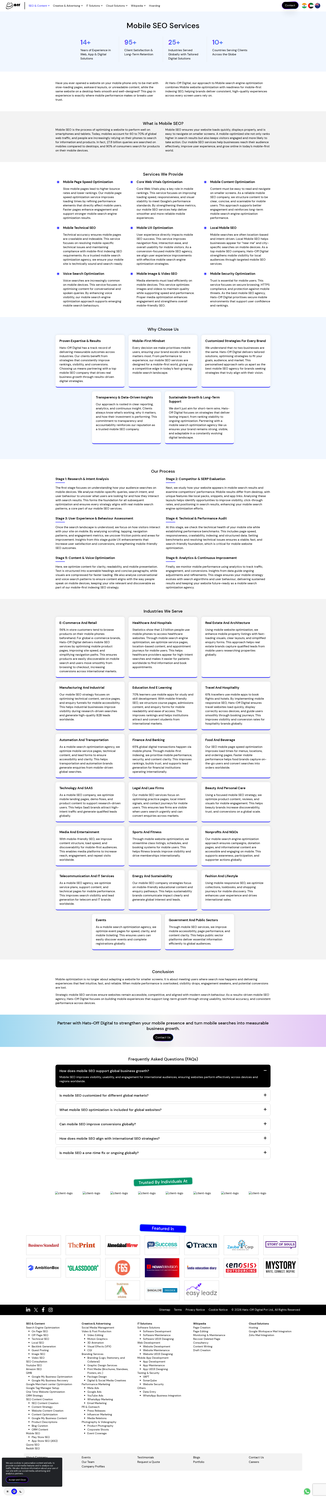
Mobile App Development (152, 1357)
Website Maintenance (156, 1350)
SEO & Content (38, 5)
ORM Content (40, 1429)
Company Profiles (93, 1466)
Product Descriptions (44, 1422)
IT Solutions (93, 5)
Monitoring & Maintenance (209, 1335)
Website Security (153, 1384)
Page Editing (200, 1331)
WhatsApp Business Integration (162, 1395)
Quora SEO (32, 1444)
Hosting (253, 1327)
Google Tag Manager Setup (42, 1388)
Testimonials (145, 1457)
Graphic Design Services (102, 1365)
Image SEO (38, 1354)
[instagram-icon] (52, 1310)
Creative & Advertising (66, 5)
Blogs (196, 1457)
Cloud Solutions (115, 5)
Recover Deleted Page (206, 1339)
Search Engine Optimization (43, 1327)
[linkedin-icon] (30, 1310)
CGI (89, 1350)
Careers (254, 1462)
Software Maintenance (157, 1335)
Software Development (157, 1331)
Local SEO (38, 1342)
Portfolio (198, 1462)
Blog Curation (40, 1425)
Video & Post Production (96, 1331)
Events (86, 1457)
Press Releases (96, 1410)
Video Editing (95, 1335)
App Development (154, 1361)
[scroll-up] (307, 1491)
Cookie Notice (218, 1310)
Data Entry (149, 1391)
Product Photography (100, 1425)
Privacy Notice (195, 1310)
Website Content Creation (47, 1410)
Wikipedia (137, 5)
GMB (29, 1373)
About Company (37, 1457)
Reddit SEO (33, 1448)
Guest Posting (40, 1350)
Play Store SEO (41, 1437)
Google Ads (94, 1391)
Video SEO (38, 1357)
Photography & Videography (99, 1422)
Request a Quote (148, 1462)
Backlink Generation (44, 1346)
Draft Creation (202, 1350)
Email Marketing (97, 1403)
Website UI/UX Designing (158, 1354)
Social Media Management (98, 1327)
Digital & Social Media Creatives (106, 1380)
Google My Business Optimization (52, 1376)
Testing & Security (148, 1373)
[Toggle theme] (14, 1491)
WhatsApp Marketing (100, 1399)
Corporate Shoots (98, 1429)
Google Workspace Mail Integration (270, 1331)
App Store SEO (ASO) (45, 1441)
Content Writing (202, 1346)
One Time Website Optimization (45, 1391)
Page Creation (201, 1327)
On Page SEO (40, 1331)
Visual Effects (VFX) (99, 1346)
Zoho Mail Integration (261, 1335)
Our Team (88, 1462)
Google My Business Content (49, 1418)
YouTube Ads (95, 1395)
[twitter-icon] (38, 1310)
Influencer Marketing (99, 1414)
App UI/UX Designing (155, 1369)
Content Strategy (42, 1407)
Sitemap (164, 1310)
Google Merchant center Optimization (49, 1384)
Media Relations (97, 1418)
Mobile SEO (33, 1433)
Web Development (148, 1342)
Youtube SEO (34, 1365)
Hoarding (154, 5)
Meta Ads (93, 1388)
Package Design (97, 1376)
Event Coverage (97, 1433)
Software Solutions (148, 1327)
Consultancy (200, 1342)
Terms (178, 1310)
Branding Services (92, 1354)
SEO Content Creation (39, 1399)
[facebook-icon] (45, 1310)
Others (141, 1388)
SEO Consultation (36, 1361)
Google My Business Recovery (50, 1380)
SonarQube (150, 1380)
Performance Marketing (96, 1384)
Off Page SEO (40, 1335)
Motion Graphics (97, 1339)
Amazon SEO (34, 1369)
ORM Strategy (34, 1395)
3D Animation (95, 1342)
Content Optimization (45, 1414)
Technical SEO (40, 1339)
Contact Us (163, 1037)
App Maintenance (154, 1365)
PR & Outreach (91, 1407)
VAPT (146, 1376)
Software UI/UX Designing (158, 1339)
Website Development (156, 1346)
